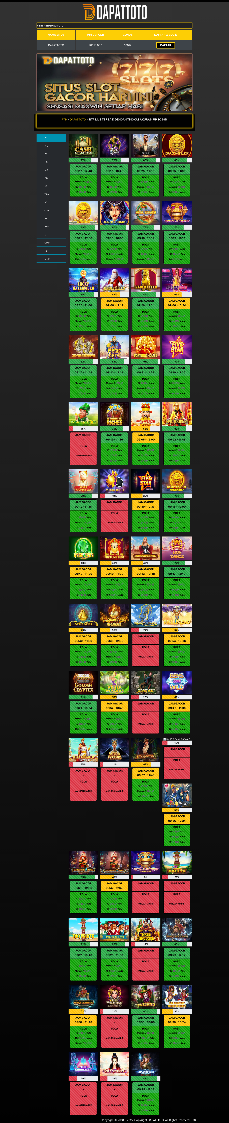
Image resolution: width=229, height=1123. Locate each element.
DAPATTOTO (78, 119)
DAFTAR (165, 45)
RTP (64, 119)
